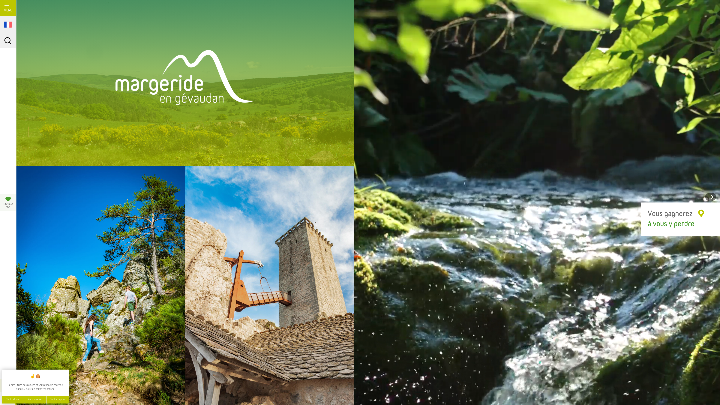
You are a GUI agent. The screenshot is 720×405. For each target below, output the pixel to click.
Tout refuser (13, 399)
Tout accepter (57, 399)
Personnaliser (35, 399)
